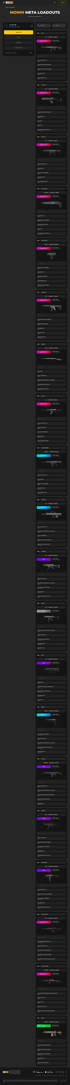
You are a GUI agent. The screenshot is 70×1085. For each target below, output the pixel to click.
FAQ (66, 1075)
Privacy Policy (38, 1075)
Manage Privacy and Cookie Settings (49, 1075)
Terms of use (61, 1075)
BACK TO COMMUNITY (10, 7)
